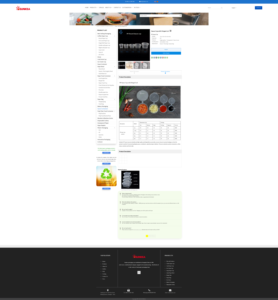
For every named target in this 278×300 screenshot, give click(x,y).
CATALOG (101, 7)
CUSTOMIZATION (126, 7)
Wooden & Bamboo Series (105, 118)
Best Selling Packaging (104, 33)
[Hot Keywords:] (221, 7)
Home (103, 261)
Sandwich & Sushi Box (104, 87)
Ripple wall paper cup (104, 47)
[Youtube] (139, 272)
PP (99, 132)
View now (106, 163)
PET (100, 130)
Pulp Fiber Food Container (105, 111)
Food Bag (101, 104)
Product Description (134, 71)
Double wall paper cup (104, 45)
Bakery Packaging (103, 106)
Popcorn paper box (103, 94)
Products (104, 264)
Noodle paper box (103, 92)
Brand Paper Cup (103, 38)
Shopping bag (102, 101)
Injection (101, 135)
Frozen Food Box (103, 97)
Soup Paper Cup (170, 270)
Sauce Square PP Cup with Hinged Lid (129, 190)
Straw (99, 57)
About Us (104, 266)
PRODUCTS (93, 7)
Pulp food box (102, 113)
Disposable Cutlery (103, 120)
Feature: (154, 40)
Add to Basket (166, 53)
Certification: (155, 41)
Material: (154, 38)
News (103, 279)
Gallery (104, 269)
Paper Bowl (101, 66)
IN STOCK (136, 7)
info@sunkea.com (144, 1)
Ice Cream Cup (102, 62)
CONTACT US (117, 7)
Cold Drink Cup (102, 59)
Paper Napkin (101, 125)
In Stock (100, 142)
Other (100, 137)
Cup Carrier (102, 50)
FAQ (103, 271)
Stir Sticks (101, 54)
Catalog (104, 274)
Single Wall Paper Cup (104, 43)
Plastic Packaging (103, 128)
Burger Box (102, 80)
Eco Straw (169, 280)
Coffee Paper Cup (103, 36)
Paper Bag (100, 99)
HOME (86, 7)
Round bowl (102, 69)
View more (106, 152)
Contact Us (105, 276)
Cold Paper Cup (170, 266)
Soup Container (102, 64)
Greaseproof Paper (103, 123)
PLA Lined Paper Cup (104, 40)
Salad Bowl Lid (102, 73)
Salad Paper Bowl (170, 273)
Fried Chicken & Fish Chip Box (106, 85)
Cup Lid (101, 52)
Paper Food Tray (103, 83)
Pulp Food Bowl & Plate (105, 116)
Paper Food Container (104, 76)
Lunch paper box (103, 78)
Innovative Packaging (104, 139)
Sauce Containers (103, 109)
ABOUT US (108, 7)
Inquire (166, 49)
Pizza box (101, 90)
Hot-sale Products (170, 261)
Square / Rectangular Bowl (106, 71)
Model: (153, 36)
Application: (155, 43)
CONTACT (258, 7)
